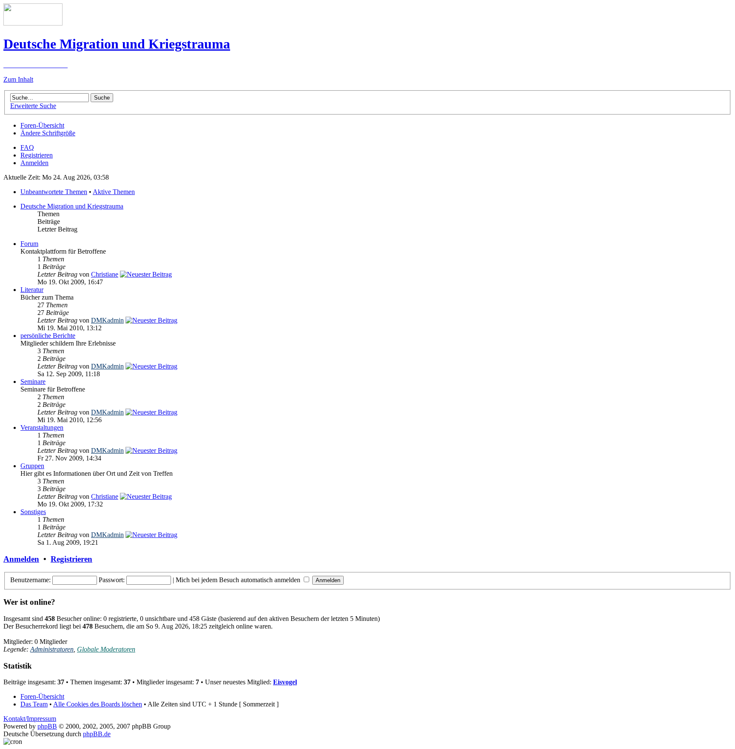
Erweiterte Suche (33, 105)
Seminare (33, 381)
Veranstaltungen (41, 427)
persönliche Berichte (47, 335)
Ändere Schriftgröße (47, 133)
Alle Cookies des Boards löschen (97, 704)
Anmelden (34, 162)
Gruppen (32, 465)
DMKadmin (107, 320)
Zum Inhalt (18, 79)
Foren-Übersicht (42, 125)
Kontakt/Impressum (29, 718)
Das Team (34, 704)
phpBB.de (97, 734)
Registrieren (36, 155)
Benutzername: (30, 579)
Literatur (31, 289)
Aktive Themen (114, 191)
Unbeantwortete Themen (53, 191)
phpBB (47, 726)
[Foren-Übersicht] (33, 23)
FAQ (27, 147)
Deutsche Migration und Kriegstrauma (71, 206)
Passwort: (112, 579)
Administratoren (52, 649)
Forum (29, 243)
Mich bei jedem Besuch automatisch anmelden (239, 579)
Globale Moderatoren (106, 649)
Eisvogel (285, 682)
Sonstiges (33, 511)
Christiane (104, 274)
